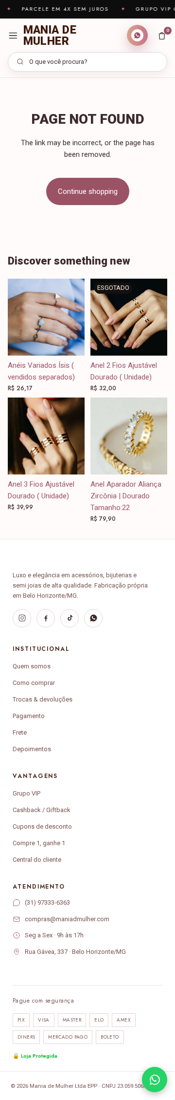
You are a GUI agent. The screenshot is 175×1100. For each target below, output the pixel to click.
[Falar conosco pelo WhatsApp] (154, 1079)
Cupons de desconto (42, 826)
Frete (20, 732)
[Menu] (13, 35)
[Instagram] (22, 618)
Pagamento (29, 716)
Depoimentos (32, 749)
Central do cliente (37, 859)
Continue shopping (88, 191)
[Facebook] (45, 618)
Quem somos (32, 666)
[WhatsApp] (93, 618)
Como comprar (34, 682)
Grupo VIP (26, 793)
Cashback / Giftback (41, 810)
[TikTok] (69, 618)
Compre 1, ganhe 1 (39, 843)
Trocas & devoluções (42, 699)
